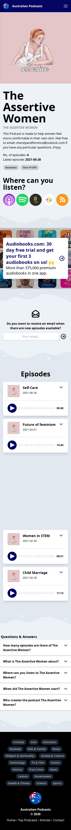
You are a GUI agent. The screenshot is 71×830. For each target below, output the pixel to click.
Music (56, 749)
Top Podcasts (27, 820)
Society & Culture (52, 756)
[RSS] (62, 200)
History (17, 769)
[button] (65, 6)
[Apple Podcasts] (9, 200)
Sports (57, 783)
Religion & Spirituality (20, 756)
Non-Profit (30, 167)
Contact (58, 820)
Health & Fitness (19, 783)
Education (49, 742)
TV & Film (38, 762)
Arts (33, 742)
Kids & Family (37, 749)
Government (43, 776)
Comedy (18, 742)
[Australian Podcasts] (35, 798)
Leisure (23, 776)
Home (11, 820)
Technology (17, 762)
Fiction (55, 762)
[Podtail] (35, 200)
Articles (45, 820)
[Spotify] (22, 200)
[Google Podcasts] (48, 200)
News (53, 769)
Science (41, 783)
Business (11, 167)
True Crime (36, 769)
